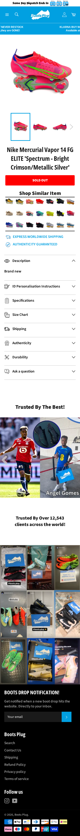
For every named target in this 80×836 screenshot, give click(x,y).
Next (2, 29)
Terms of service (16, 778)
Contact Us (12, 750)
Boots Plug (21, 815)
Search (9, 743)
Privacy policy (15, 771)
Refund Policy (15, 764)
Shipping (11, 757)
